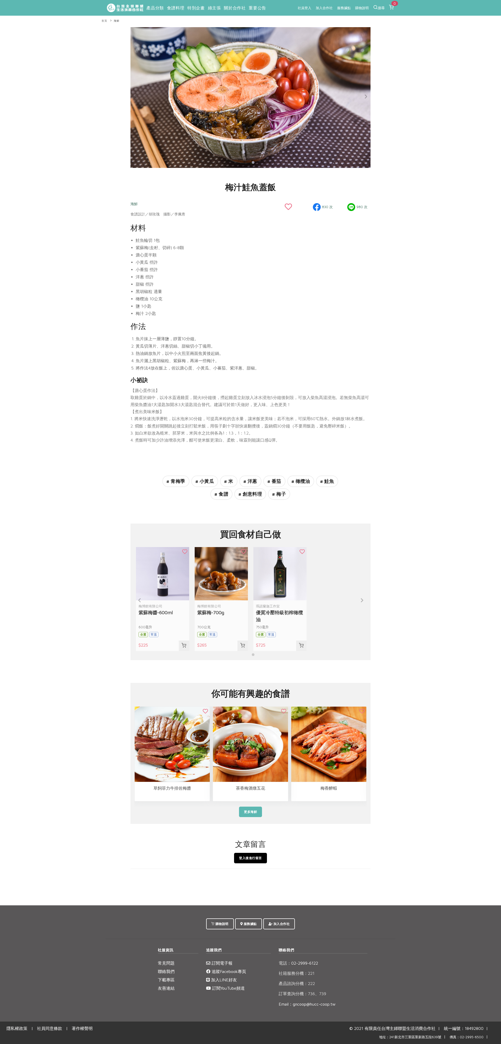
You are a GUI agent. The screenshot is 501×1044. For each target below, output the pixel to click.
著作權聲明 (82, 1028)
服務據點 (344, 8)
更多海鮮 (250, 812)
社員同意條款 (49, 1028)
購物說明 (362, 8)
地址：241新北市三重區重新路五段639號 (410, 1037)
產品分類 (155, 7)
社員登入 (304, 8)
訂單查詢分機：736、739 (302, 993)
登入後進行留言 (250, 858)
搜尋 (381, 8)
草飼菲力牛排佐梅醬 (172, 788)
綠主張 (214, 7)
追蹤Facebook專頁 (228, 971)
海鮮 (116, 20)
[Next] (365, 96)
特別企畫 (196, 7)
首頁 (104, 20)
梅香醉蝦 (328, 788)
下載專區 (166, 979)
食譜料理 (175, 7)
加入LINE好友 (223, 979)
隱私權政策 (17, 1028)
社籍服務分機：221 (296, 973)
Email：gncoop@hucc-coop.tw (307, 1004)
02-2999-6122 (298, 963)
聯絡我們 (166, 971)
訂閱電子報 (221, 963)
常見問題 (166, 963)
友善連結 (166, 988)
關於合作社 (235, 7)
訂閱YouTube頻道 (228, 988)
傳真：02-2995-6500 (467, 1037)
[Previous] (135, 96)
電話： (285, 963)
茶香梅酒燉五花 (250, 788)
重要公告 (257, 7)
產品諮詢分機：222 (297, 983)
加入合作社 (324, 8)
